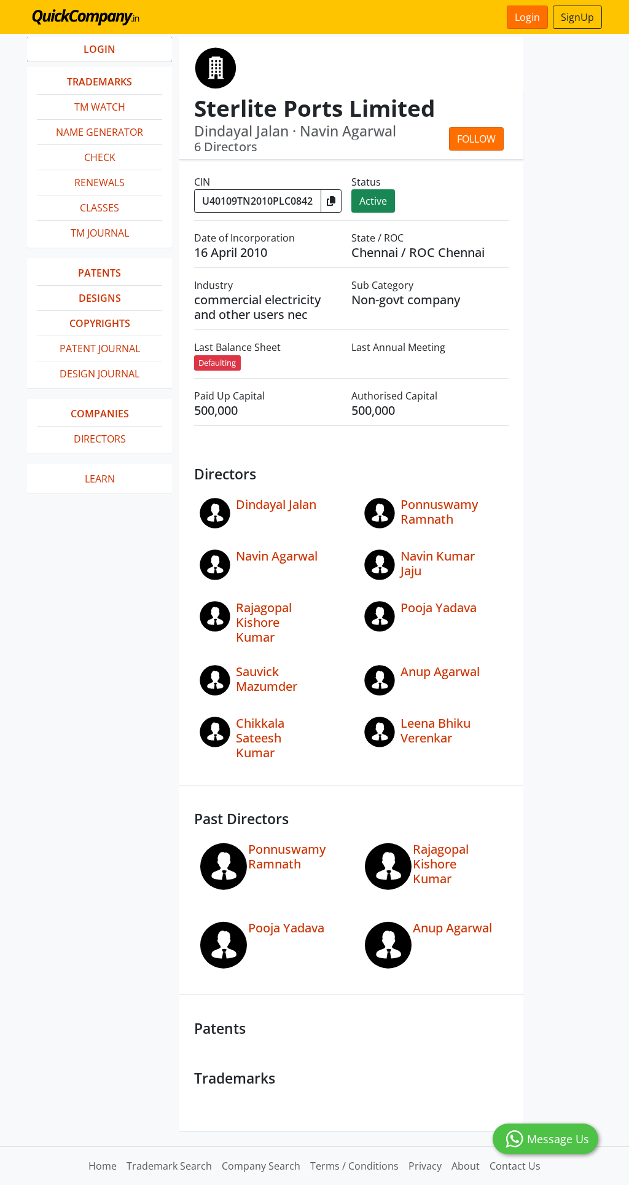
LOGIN (99, 49)
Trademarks (99, 82)
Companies (100, 413)
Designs (100, 298)
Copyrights (99, 323)
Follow (476, 139)
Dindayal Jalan (276, 504)
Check (99, 157)
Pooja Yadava (438, 607)
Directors (100, 439)
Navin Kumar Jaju (437, 563)
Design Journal (99, 373)
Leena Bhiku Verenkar (435, 730)
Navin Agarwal (277, 556)
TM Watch (99, 107)
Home (102, 1166)
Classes (99, 208)
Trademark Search (169, 1166)
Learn (100, 479)
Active (373, 201)
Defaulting (217, 362)
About (465, 1166)
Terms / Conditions (354, 1166)
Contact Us (515, 1166)
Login (527, 17)
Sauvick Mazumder (266, 679)
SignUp (577, 17)
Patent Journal (100, 348)
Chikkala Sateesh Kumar (260, 738)
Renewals (99, 182)
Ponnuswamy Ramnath (439, 511)
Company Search (261, 1166)
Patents (99, 273)
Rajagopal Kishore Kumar (264, 622)
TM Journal (100, 233)
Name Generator (99, 132)
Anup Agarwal (440, 671)
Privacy (425, 1166)
